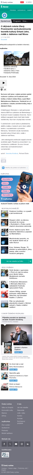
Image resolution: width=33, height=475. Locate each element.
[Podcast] (1, 89)
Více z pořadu (7, 267)
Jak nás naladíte (22, 407)
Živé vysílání (6, 195)
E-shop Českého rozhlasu (13, 313)
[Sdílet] (5, 89)
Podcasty (5, 430)
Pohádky (5, 187)
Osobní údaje (12, 468)
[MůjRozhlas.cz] (3, 49)
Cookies (4, 468)
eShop (4, 416)
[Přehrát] (3, 83)
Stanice (4, 413)
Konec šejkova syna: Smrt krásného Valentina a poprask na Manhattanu (20, 232)
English (4, 470)
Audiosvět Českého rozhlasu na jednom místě (15, 203)
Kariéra (19, 416)
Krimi (4, 183)
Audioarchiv (21, 10)
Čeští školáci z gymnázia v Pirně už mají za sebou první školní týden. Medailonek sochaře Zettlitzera (18, 274)
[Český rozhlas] (7, 2)
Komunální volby (7, 410)
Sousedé (4, 39)
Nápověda (20, 410)
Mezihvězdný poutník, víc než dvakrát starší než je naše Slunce (19, 240)
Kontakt (20, 418)
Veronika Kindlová (12, 153)
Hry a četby (6, 179)
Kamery (29, 10)
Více (25, 21)
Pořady (5, 191)
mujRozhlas (5, 174)
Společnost (6, 21)
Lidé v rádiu (21, 413)
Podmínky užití (22, 468)
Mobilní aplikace (7, 433)
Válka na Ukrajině (7, 407)
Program (13, 10)
